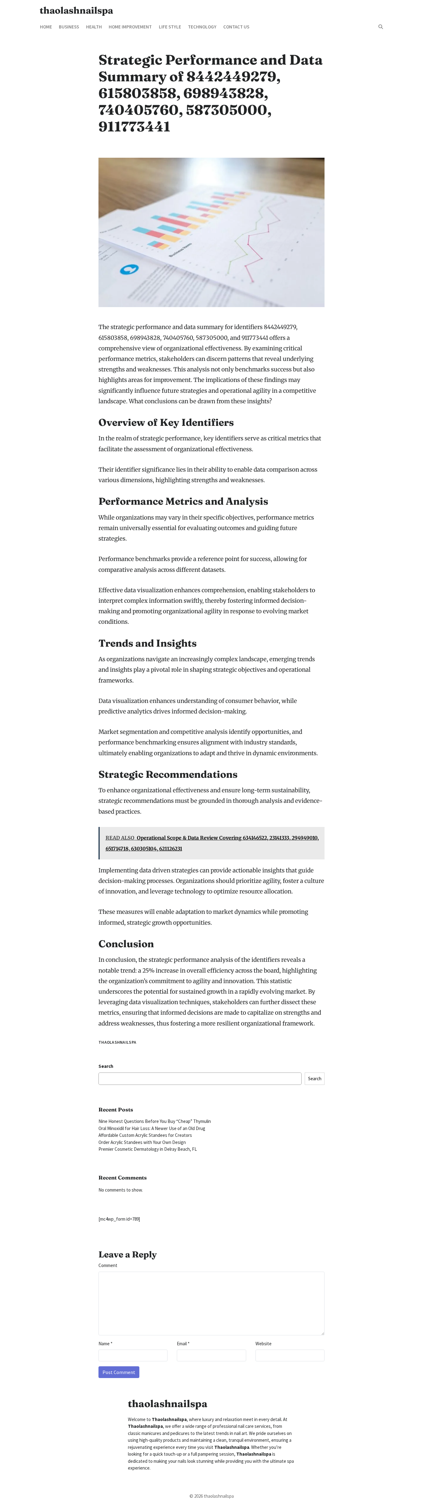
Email (183, 1343)
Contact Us (236, 27)
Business (69, 27)
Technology (202, 27)
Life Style (170, 27)
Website (263, 1343)
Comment (107, 1265)
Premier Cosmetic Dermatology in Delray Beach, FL (147, 1149)
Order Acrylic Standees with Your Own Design (142, 1142)
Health (94, 27)
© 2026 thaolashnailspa (212, 1496)
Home (46, 27)
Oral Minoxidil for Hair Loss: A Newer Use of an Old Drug (151, 1128)
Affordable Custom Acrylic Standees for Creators (145, 1135)
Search (105, 1066)
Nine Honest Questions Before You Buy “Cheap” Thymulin (154, 1121)
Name (105, 1343)
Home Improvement (130, 27)
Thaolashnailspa (117, 1042)
